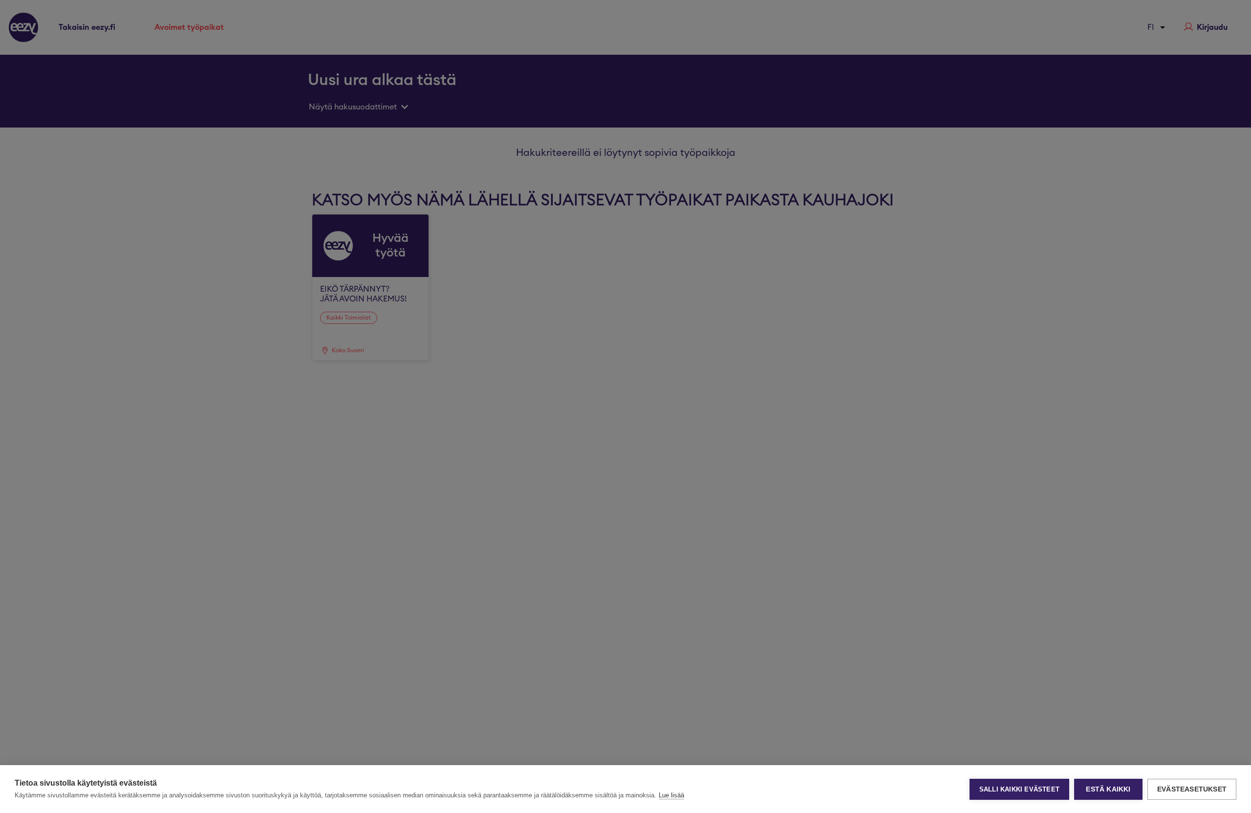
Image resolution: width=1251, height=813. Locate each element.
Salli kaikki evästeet (1019, 789)
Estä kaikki (1108, 789)
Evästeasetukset (1192, 789)
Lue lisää (671, 795)
